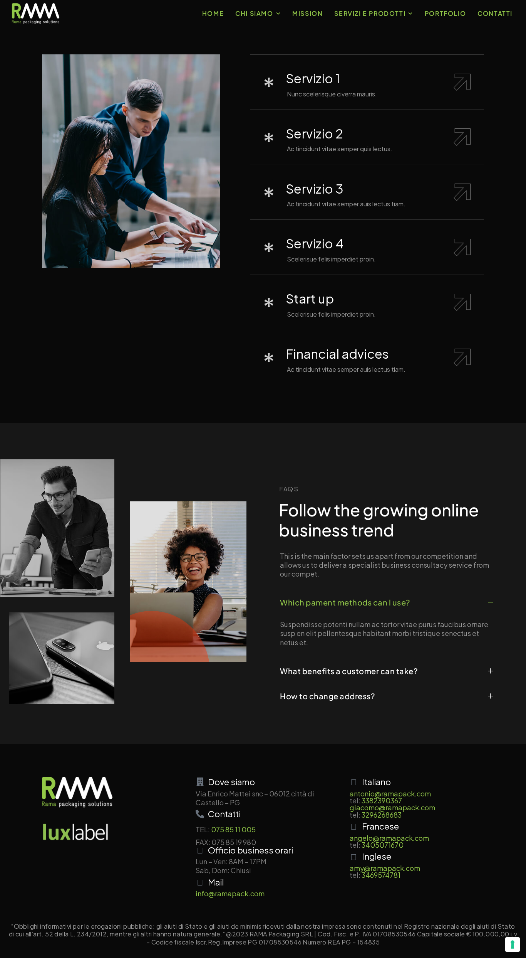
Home (213, 13)
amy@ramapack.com (385, 868)
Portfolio (445, 13)
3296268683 (382, 814)
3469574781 (381, 874)
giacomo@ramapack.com (392, 807)
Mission (307, 13)
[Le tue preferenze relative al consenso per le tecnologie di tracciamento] (512, 944)
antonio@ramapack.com (390, 793)
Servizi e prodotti (369, 13)
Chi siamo (254, 13)
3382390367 (382, 800)
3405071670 (383, 844)
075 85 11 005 (233, 829)
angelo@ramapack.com (389, 837)
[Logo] (36, 13)
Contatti (495, 13)
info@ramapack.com (230, 893)
